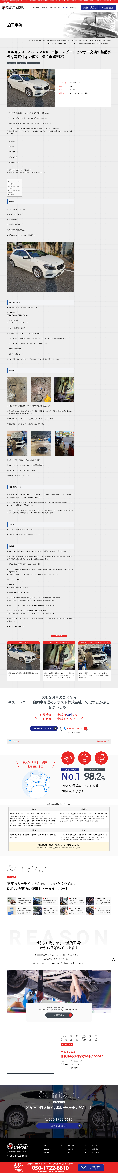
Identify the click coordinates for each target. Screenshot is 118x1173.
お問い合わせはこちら (44, 728)
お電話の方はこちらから (74, 728)
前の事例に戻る (101, 741)
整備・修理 (45, 7)
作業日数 (11, 192)
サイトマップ (96, 1152)
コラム (60, 7)
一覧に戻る (15, 741)
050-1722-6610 (76, 1061)
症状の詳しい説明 (14, 186)
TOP (44, 1145)
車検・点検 (53, 7)
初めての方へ (37, 7)
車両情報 (11, 184)
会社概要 (72, 7)
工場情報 (11, 194)
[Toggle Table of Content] (18, 181)
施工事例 (65, 7)
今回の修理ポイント (14, 190)
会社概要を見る (59, 1015)
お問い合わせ (96, 1149)
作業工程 (11, 188)
